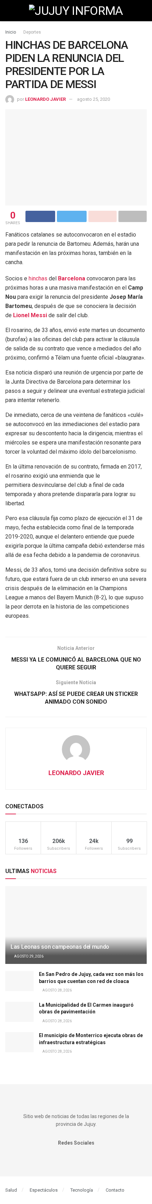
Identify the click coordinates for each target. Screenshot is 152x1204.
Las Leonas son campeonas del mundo (60, 946)
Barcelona (71, 278)
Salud (11, 1190)
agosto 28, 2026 (57, 990)
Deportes (32, 32)
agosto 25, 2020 (93, 99)
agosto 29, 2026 (28, 956)
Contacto (115, 1190)
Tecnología (81, 1190)
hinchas (38, 278)
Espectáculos (44, 1190)
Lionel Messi (30, 315)
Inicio (10, 32)
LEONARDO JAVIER (45, 99)
